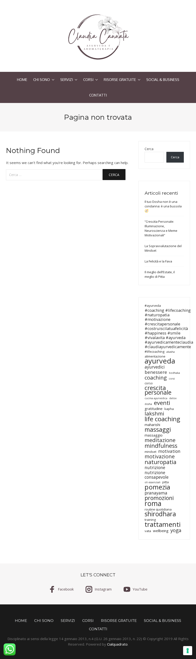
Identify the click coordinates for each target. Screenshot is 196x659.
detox (173, 398)
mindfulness (161, 445)
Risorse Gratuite (120, 79)
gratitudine (154, 408)
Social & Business (162, 79)
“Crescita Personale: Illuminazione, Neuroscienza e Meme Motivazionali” (161, 228)
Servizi (66, 79)
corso (149, 383)
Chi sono (41, 79)
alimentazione (155, 356)
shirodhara (160, 514)
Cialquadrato (117, 644)
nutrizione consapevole (157, 474)
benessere (156, 372)
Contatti (98, 95)
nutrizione (155, 467)
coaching (156, 377)
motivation (169, 451)
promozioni (159, 498)
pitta (165, 482)
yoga (175, 530)
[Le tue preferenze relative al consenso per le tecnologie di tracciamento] (187, 650)
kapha (169, 409)
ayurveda (160, 361)
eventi (162, 403)
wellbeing (161, 530)
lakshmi (154, 413)
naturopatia (160, 462)
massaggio (154, 435)
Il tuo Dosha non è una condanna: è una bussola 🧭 (163, 206)
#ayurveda (153, 305)
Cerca (149, 149)
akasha (170, 351)
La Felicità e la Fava (158, 261)
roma (153, 503)
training (150, 519)
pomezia (157, 487)
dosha (148, 404)
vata (148, 531)
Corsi (88, 79)
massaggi (158, 429)
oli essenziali (152, 482)
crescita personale (158, 390)
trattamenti (162, 524)
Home (22, 79)
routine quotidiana (158, 509)
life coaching (162, 419)
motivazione (160, 456)
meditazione (160, 440)
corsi (172, 378)
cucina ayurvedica (156, 398)
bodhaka (174, 373)
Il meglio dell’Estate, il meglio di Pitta (160, 274)
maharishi (152, 424)
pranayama (156, 493)
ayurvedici (155, 367)
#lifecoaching (154, 351)
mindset (150, 451)
